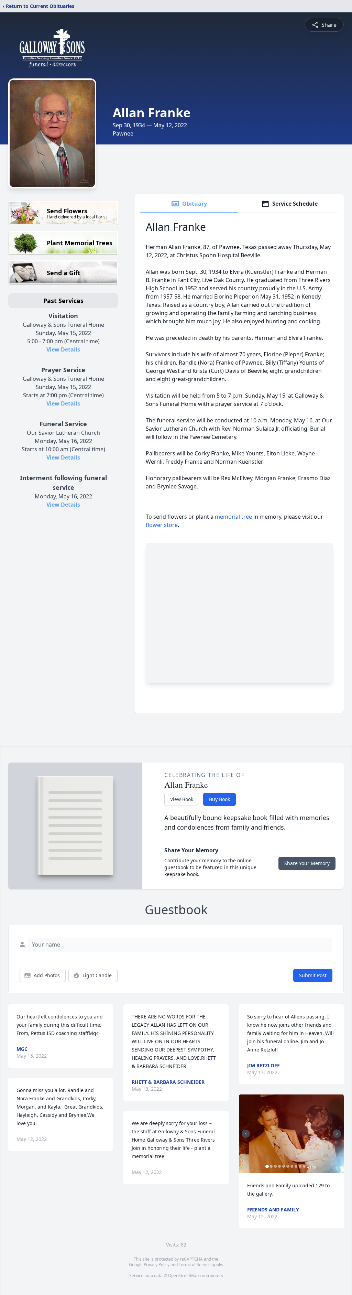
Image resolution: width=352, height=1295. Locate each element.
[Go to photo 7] (291, 1166)
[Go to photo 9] (300, 1166)
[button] (291, 1133)
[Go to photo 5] (283, 1166)
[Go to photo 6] (287, 1166)
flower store (162, 525)
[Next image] (337, 1134)
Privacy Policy (156, 1264)
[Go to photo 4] (279, 1166)
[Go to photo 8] (296, 1166)
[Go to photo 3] (275, 1166)
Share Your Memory (307, 863)
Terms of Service (195, 1264)
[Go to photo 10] (304, 1166)
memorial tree (233, 516)
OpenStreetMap (183, 1275)
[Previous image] (246, 1134)
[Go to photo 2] (271, 1166)
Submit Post (313, 975)
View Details (63, 349)
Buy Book (219, 799)
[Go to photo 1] (267, 1166)
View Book (181, 799)
